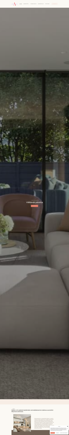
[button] (67, 426)
